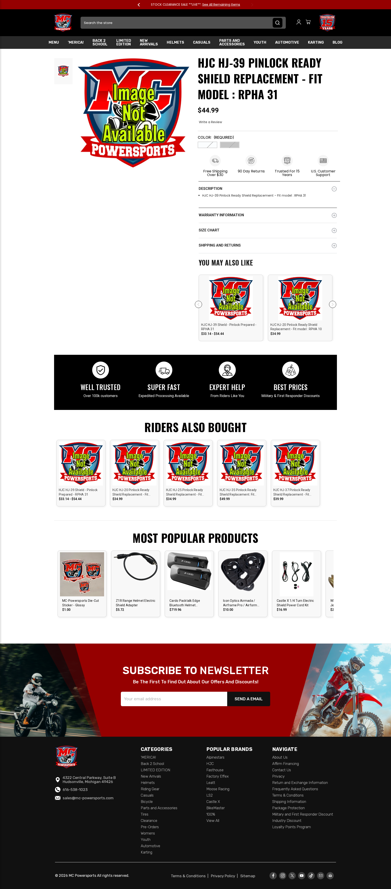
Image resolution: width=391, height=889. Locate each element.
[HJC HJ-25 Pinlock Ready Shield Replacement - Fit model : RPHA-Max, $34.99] (188, 471)
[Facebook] (273, 875)
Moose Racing (217, 789)
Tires (144, 814)
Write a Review (210, 122)
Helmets (175, 42)
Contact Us (281, 770)
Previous (141, 4)
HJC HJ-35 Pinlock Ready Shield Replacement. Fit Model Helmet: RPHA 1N (238, 492)
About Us (280, 757)
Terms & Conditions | (190, 876)
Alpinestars (215, 757)
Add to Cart (189, 578)
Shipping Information (289, 801)
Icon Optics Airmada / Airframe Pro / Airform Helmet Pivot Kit (240, 603)
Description (210, 188)
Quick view (231, 294)
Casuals (201, 42)
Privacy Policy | (225, 876)
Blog (337, 42)
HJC (210, 763)
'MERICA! (76, 42)
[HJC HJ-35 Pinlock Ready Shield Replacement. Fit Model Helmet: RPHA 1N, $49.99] (242, 471)
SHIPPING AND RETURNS (220, 245)
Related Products (268, 263)
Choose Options (231, 302)
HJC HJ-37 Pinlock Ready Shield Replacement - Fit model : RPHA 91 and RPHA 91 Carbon (293, 492)
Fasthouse (215, 770)
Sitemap (247, 876)
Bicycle (147, 801)
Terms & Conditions (288, 795)
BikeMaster (215, 808)
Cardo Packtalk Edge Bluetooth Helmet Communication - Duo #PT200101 (185, 603)
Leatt (210, 782)
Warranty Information (221, 215)
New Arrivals (149, 42)
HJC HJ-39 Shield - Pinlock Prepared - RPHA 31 (228, 327)
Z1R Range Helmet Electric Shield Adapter (135, 603)
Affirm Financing (285, 763)
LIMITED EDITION (123, 42)
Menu (54, 42)
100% (210, 814)
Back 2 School (100, 42)
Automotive (287, 42)
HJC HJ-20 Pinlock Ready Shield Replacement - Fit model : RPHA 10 (296, 327)
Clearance (149, 820)
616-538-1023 (75, 790)
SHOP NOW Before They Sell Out (213, 4)
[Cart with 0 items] (308, 22)
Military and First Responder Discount (302, 814)
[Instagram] (283, 875)
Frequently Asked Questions (295, 789)
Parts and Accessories (232, 42)
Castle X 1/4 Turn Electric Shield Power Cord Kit (295, 603)
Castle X (213, 801)
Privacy (278, 776)
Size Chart (209, 230)
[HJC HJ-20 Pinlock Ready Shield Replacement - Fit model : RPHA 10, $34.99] (300, 315)
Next (250, 4)
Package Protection (288, 808)
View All (212, 820)
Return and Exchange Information (300, 782)
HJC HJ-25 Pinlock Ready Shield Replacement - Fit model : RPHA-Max (184, 492)
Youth (260, 42)
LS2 (209, 795)
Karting (316, 42)
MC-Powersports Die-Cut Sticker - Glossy (80, 603)
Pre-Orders (150, 827)
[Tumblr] (311, 875)
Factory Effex (217, 776)
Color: (216, 137)
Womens (148, 833)
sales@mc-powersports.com (88, 798)
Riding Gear (150, 789)
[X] (292, 875)
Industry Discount (286, 820)
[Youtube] (302, 875)
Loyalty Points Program (291, 827)
